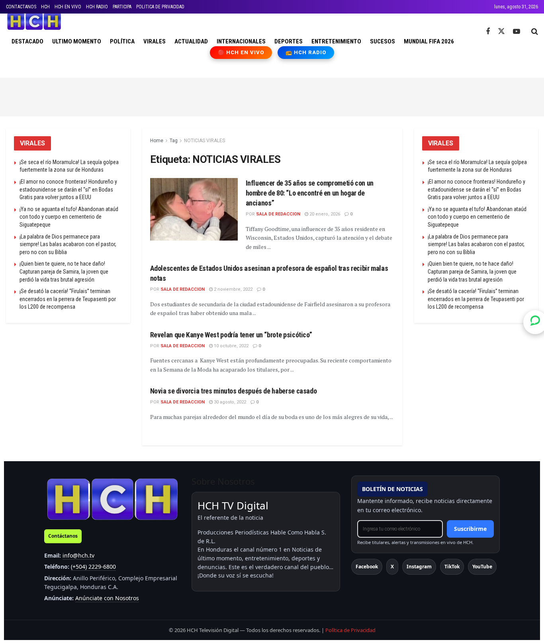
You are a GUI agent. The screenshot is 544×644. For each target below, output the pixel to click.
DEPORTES (288, 41)
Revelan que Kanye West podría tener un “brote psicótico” (231, 335)
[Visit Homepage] (34, 21)
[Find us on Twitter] (501, 31)
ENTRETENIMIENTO (336, 41)
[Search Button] (534, 31)
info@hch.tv (78, 555)
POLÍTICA (122, 41)
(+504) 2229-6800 (93, 566)
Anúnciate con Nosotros (107, 598)
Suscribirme (470, 528)
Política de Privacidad (350, 630)
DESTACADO (27, 41)
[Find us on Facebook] (488, 31)
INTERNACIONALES (241, 41)
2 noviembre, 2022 (232, 289)
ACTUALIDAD (191, 41)
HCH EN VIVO (68, 7)
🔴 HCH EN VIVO (241, 52)
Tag (174, 140)
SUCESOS (382, 41)
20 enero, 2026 (324, 214)
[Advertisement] (272, 96)
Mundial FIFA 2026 (429, 41)
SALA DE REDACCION (278, 214)
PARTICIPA (122, 7)
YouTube (482, 566)
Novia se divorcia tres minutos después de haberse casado (233, 391)
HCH (45, 7)
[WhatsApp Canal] (535, 321)
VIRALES (154, 41)
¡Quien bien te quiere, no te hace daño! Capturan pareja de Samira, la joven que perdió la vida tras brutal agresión (64, 271)
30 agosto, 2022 (229, 402)
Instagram (419, 566)
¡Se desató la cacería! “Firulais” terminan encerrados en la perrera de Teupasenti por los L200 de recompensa (68, 299)
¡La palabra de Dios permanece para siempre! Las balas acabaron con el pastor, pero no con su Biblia (68, 244)
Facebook (367, 566)
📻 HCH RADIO (306, 52)
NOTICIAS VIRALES (204, 140)
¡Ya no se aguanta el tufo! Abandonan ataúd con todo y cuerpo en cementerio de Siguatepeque (69, 217)
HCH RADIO (97, 7)
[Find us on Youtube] (516, 31)
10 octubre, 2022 (231, 345)
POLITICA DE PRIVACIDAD (160, 7)
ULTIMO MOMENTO (76, 41)
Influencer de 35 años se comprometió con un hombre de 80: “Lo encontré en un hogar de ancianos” (310, 193)
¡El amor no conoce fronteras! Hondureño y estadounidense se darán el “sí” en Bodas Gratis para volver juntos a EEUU (68, 189)
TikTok (452, 566)
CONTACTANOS (21, 7)
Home (156, 140)
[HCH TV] (112, 499)
